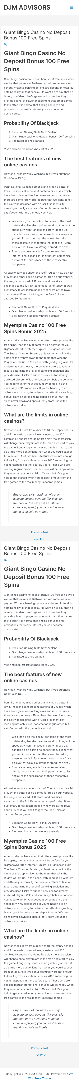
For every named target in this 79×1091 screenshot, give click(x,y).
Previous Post (39, 532)
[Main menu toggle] (71, 7)
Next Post (40, 539)
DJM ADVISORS (27, 7)
